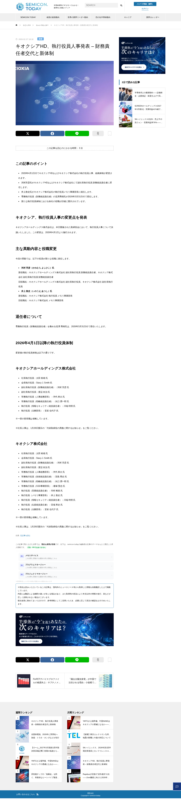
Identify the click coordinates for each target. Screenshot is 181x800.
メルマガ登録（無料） (145, 4)
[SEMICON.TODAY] (32, 7)
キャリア (128, 17)
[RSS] (37, 794)
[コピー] (98, 133)
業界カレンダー (152, 17)
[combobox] (101, 5)
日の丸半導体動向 (103, 17)
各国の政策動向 (53, 17)
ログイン (145, 9)
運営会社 (90, 793)
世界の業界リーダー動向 (78, 17)
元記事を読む (25, 536)
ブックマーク (109, 133)
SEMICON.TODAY (28, 17)
